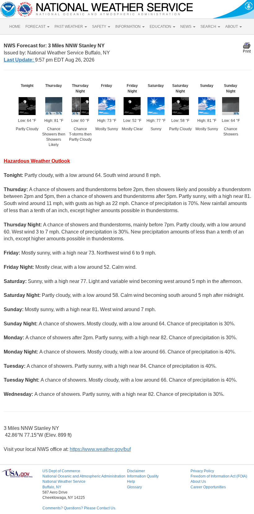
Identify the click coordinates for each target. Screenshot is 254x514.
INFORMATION (128, 26)
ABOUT (232, 26)
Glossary (134, 487)
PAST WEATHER (69, 26)
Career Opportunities (208, 487)
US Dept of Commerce (61, 471)
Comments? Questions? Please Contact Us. (79, 508)
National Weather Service (63, 481)
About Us (198, 481)
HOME (14, 26)
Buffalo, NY (51, 487)
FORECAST (35, 26)
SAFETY (99, 26)
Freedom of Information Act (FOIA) (218, 476)
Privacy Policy (202, 471)
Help (131, 481)
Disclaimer (136, 471)
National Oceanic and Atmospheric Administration (83, 476)
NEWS (186, 26)
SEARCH (208, 26)
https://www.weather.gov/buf (100, 449)
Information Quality (143, 476)
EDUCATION (161, 26)
